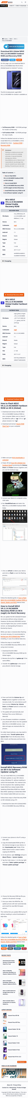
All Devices (21, 1062)
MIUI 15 (12, 5)
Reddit (4, 948)
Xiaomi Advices (16, 1092)
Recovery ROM (5, 145)
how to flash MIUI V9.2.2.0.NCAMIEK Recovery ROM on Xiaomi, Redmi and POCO (14, 939)
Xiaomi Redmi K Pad (14, 1050)
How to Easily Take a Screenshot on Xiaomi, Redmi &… (9, 1002)
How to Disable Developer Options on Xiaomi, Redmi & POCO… (10, 982)
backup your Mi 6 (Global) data (10, 636)
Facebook (12, 946)
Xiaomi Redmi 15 (13, 1036)
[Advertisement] (14, 22)
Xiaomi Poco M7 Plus (14, 1022)
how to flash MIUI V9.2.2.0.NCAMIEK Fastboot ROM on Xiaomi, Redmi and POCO (14, 600)
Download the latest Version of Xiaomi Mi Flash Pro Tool (9, 962)
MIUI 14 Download (21, 5)
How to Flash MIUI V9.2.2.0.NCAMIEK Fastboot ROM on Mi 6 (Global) (13, 178)
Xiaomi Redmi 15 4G (14, 1043)
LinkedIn (17, 948)
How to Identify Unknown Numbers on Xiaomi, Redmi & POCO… (10, 972)
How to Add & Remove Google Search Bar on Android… (9, 992)
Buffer (10, 948)
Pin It (24, 948)
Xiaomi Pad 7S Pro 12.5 (14, 1056)
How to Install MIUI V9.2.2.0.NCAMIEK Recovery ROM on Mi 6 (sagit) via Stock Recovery (14, 185)
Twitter (4, 946)
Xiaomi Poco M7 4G (13, 1015)
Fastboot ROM (17, 143)
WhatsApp (20, 946)
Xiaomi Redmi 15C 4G (14, 1029)
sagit (15, 225)
